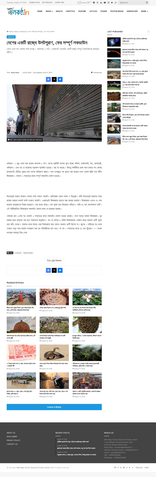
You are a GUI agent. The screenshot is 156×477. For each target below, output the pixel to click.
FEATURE (82, 11)
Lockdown (18, 253)
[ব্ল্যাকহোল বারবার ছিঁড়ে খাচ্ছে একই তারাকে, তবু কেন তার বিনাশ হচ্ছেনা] (114, 52)
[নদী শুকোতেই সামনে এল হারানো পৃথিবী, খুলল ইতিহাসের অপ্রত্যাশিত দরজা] (114, 107)
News (17, 32)
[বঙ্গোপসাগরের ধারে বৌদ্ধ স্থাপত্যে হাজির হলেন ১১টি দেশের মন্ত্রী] (21, 325)
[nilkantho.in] (18, 11)
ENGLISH (139, 468)
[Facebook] (48, 79)
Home (10, 32)
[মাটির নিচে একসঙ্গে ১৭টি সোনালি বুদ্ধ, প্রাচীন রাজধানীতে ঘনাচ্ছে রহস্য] (114, 96)
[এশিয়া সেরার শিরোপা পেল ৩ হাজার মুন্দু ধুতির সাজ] (54, 297)
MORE (143, 11)
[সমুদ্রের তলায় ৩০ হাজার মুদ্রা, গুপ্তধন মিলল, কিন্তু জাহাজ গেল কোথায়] (114, 63)
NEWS (48, 11)
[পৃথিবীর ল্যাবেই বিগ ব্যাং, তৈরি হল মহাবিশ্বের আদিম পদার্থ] (114, 42)
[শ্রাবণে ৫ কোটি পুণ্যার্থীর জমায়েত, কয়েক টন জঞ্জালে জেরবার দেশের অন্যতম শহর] (87, 380)
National (23, 32)
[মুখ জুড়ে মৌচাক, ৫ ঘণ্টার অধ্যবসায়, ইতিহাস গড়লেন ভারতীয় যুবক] (87, 325)
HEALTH (59, 11)
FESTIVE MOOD (116, 11)
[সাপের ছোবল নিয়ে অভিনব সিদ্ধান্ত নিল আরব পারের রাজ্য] (54, 353)
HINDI (146, 468)
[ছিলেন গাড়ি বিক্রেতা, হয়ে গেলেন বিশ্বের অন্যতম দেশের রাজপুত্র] (114, 118)
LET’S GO (93, 11)
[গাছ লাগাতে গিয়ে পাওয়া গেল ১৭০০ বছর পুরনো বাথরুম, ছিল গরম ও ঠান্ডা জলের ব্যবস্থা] (114, 74)
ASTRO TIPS (59, 2)
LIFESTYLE (70, 11)
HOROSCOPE (132, 11)
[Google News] (54, 260)
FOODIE (104, 11)
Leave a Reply (54, 407)
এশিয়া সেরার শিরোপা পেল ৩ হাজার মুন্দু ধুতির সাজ (53, 308)
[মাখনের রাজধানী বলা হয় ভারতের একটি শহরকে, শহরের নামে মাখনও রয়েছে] (114, 129)
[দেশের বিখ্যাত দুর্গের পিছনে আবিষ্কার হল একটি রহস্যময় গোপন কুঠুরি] (54, 325)
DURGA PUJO (34, 2)
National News (28, 253)
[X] (54, 79)
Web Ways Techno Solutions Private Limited (33, 468)
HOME (39, 11)
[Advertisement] (78, 20)
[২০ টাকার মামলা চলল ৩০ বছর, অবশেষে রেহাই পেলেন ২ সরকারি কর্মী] (21, 353)
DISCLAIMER (12, 437)
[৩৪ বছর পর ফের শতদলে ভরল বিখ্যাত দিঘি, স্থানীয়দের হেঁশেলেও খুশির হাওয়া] (87, 297)
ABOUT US (11, 433)
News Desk (15, 72)
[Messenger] (60, 79)
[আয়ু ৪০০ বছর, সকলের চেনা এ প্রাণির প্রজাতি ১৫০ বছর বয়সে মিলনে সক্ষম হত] (114, 85)
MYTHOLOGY (47, 2)
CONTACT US (12, 444)
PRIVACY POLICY (13, 440)
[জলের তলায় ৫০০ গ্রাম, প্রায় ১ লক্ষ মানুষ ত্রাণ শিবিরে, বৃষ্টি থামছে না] (21, 380)
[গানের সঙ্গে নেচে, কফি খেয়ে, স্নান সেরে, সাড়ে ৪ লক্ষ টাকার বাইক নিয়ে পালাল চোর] (54, 380)
